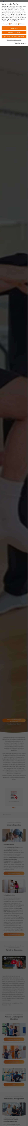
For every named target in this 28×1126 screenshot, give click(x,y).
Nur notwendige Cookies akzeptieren (14, 36)
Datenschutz (17, 43)
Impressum (23, 43)
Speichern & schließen (14, 32)
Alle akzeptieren (14, 28)
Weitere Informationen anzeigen (14, 40)
